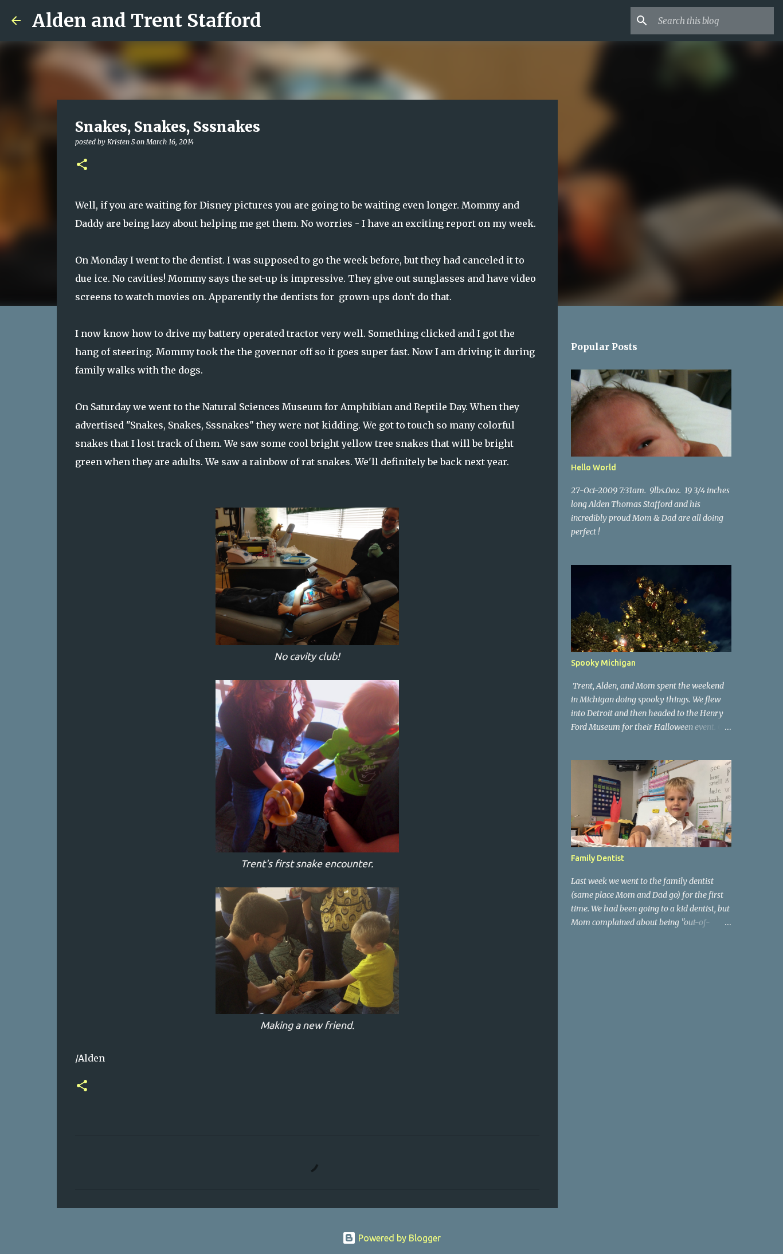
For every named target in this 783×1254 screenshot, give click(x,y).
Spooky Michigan (603, 662)
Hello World (593, 467)
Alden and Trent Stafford (146, 20)
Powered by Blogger (398, 1238)
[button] (82, 165)
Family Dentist (597, 858)
